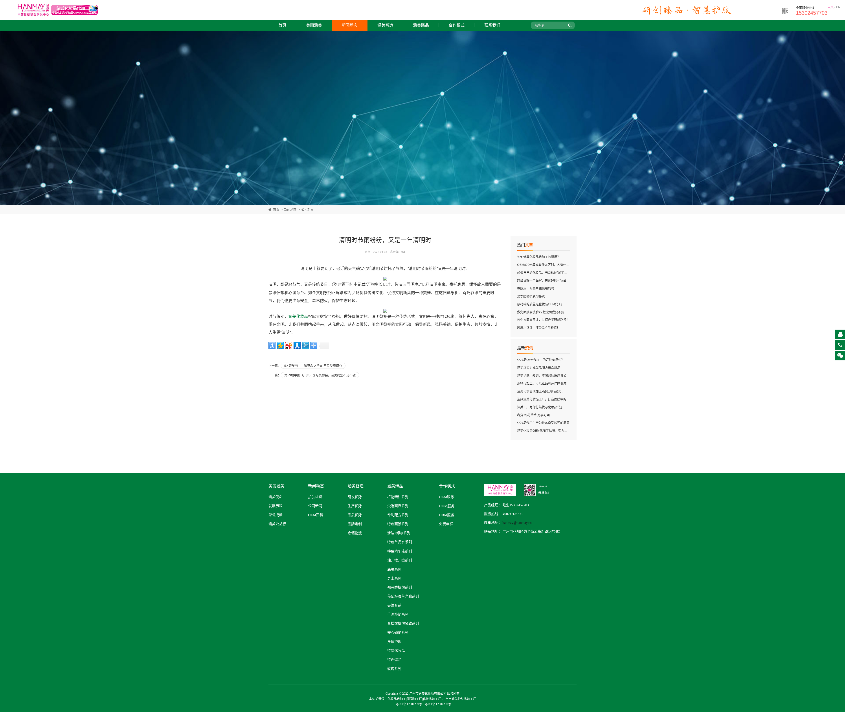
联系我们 (492, 25)
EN (838, 7)
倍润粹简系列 (397, 614)
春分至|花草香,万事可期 (533, 415)
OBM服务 (446, 515)
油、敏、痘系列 (399, 560)
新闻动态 (350, 25)
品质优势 (355, 515)
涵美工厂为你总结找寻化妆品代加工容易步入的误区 (552, 407)
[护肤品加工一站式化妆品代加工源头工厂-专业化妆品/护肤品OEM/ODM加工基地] (58, 17)
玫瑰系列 (394, 669)
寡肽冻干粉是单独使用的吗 (535, 288)
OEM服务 (446, 497)
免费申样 (446, 524)
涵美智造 (385, 25)
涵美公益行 (277, 524)
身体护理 (394, 642)
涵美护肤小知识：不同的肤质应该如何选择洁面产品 (552, 375)
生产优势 (355, 506)
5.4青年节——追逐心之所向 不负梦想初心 (313, 365)
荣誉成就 (275, 515)
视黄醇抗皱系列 (399, 587)
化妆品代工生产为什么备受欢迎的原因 (543, 422)
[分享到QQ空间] (280, 345)
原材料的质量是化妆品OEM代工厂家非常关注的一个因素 (556, 304)
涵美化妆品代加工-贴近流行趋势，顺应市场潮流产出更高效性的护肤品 (565, 391)
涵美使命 (275, 497)
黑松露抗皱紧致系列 (403, 623)
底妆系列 (394, 569)
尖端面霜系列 (397, 506)
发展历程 (275, 506)
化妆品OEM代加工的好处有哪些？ (540, 360)
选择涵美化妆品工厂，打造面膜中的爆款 (545, 399)
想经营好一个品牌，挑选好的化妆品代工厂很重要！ (552, 280)
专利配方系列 (397, 515)
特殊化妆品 (396, 651)
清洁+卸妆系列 (398, 533)
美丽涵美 (314, 25)
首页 (282, 25)
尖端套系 (394, 605)
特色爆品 (394, 660)
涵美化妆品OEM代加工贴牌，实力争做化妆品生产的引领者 (557, 430)
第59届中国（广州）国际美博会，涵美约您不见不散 (320, 375)
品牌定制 (355, 524)
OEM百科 (315, 515)
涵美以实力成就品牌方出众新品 (538, 367)
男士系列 (394, 578)
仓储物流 (355, 533)
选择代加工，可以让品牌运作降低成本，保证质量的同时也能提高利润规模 (568, 383)
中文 (830, 7)
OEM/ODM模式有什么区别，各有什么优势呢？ (549, 264)
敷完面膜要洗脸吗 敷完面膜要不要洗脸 (543, 312)
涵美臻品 (421, 25)
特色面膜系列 (397, 524)
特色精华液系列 (399, 551)
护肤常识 (315, 497)
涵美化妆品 (298, 316)
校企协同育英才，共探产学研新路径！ (543, 319)
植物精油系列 (397, 497)
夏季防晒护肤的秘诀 (531, 296)
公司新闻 (307, 209)
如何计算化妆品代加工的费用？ (538, 257)
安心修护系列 (397, 633)
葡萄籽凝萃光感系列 (403, 596)
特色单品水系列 (399, 542)
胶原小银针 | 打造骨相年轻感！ (538, 327)
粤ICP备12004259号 (409, 704)
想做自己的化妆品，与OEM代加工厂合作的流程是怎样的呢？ (559, 272)
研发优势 (355, 497)
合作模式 (457, 25)
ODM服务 (446, 506)
